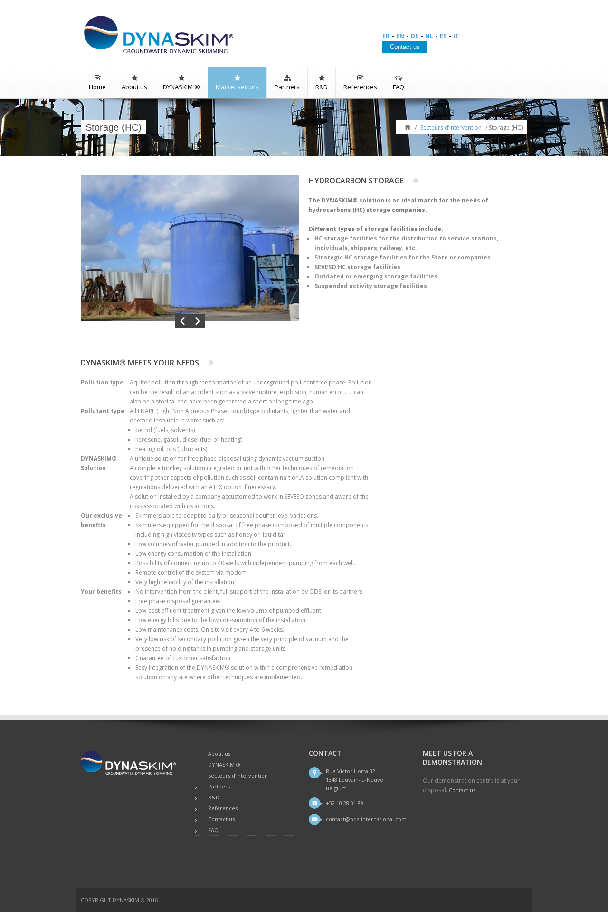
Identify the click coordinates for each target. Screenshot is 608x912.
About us (134, 87)
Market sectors (237, 87)
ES (443, 36)
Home (97, 87)
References (360, 87)
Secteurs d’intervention (451, 128)
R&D (321, 87)
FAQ (398, 87)
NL (429, 36)
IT (456, 36)
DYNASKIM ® (181, 87)
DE (414, 36)
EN (400, 36)
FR (386, 36)
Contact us (221, 819)
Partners (287, 87)
